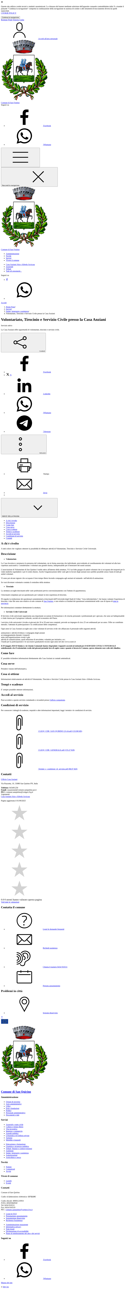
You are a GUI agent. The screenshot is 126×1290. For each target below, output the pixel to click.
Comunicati (10, 1169)
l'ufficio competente (57, 700)
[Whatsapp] (24, 299)
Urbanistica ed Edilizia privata (17, 1136)
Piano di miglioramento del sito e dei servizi (23, 1233)
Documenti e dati (12, 1115)
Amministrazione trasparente (17, 1225)
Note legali (10, 1229)
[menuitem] (28, 372)
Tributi (8, 269)
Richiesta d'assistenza (14, 1220)
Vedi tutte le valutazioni (10, 902)
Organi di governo (13, 1102)
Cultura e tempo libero (14, 1127)
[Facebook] (7, 280)
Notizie (9, 1167)
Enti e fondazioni (12, 1108)
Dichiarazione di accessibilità (17, 1231)
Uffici (8, 1106)
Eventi (8, 1183)
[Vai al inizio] (2, 1017)
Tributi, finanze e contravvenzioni (19, 1149)
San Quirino (48, 601)
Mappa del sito (6, 1283)
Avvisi (8, 1171)
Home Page (10, 307)
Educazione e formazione (16, 1144)
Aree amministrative (14, 1104)
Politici (8, 1111)
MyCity (6, 1287)
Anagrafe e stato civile (14, 1125)
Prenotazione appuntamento (16, 1216)
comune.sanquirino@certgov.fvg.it (19, 1210)
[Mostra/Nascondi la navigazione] (20, 157)
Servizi (8, 309)
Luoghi (9, 1181)
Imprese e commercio (14, 1131)
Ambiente (10, 1151)
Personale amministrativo (15, 1113)
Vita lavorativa (11, 1129)
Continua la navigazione (10, 17)
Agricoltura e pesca (13, 1157)
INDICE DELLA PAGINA (11, 516)
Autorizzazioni (11, 1155)
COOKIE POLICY (8, 13)
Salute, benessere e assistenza (17, 311)
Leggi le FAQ (11, 1214)
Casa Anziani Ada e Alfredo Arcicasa (20, 264)
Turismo (9, 1138)
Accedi (4, 303)
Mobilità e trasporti (13, 1140)
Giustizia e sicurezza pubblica (17, 1146)
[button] (12, 254)
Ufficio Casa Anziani (9, 779)
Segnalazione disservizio (15, 1218)
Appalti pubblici (12, 1133)
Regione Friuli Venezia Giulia (12, 20)
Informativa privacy (13, 1227)
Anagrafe (9, 267)
